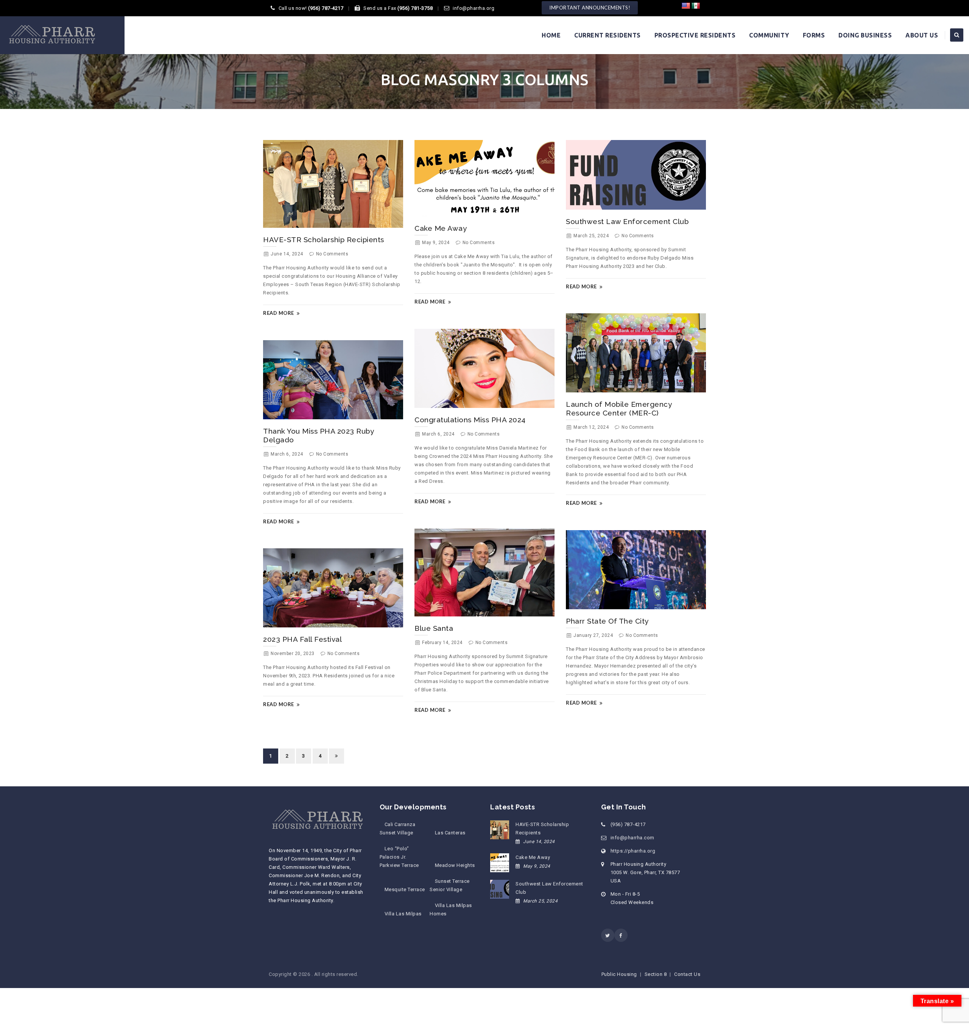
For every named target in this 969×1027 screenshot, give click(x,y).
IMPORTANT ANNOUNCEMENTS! (589, 8)
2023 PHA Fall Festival (302, 639)
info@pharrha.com (632, 837)
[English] (685, 6)
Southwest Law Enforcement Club (627, 221)
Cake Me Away (440, 228)
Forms (814, 35)
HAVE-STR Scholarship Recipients (323, 239)
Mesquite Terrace (405, 889)
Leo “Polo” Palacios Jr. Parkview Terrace (399, 857)
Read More (278, 313)
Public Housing (619, 974)
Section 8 (656, 974)
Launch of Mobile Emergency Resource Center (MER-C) (618, 408)
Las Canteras (450, 833)
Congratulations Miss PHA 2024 (470, 419)
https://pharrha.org (633, 851)
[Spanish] (695, 6)
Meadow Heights (455, 865)
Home (551, 35)
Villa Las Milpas (403, 914)
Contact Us (687, 974)
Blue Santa (433, 628)
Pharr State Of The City (607, 621)
